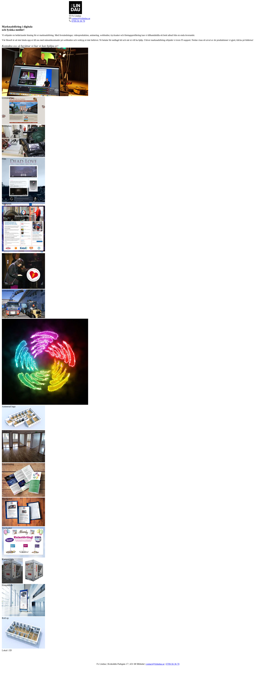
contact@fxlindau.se (81, 18)
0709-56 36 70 (78, 21)
